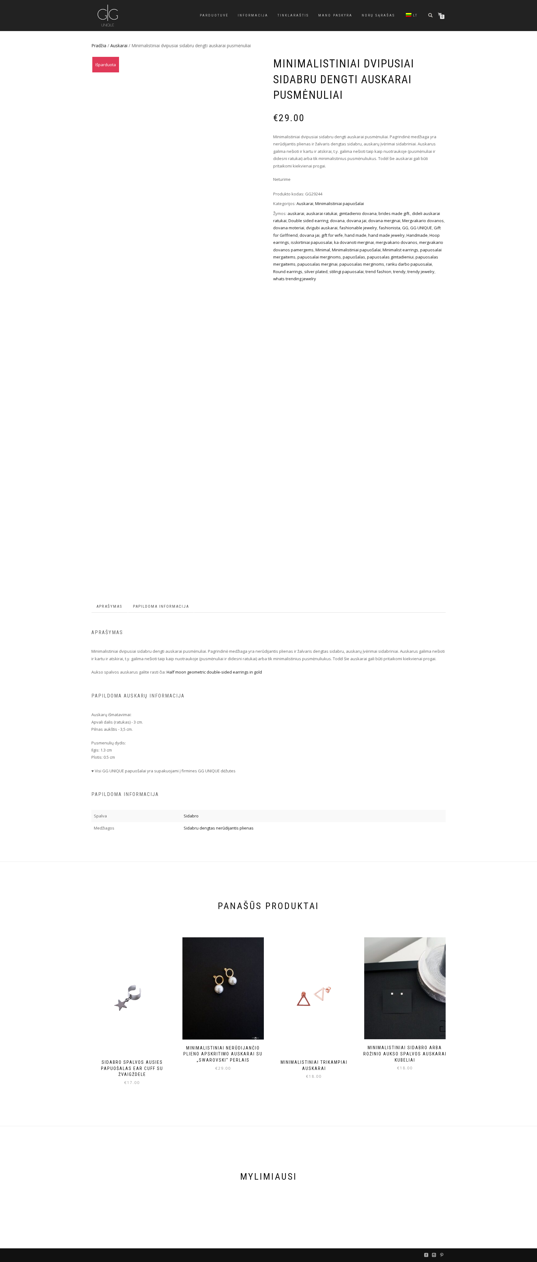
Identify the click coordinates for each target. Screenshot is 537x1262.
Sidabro (191, 816)
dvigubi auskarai (321, 228)
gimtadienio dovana (358, 213)
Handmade (417, 235)
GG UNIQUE (421, 228)
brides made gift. (394, 213)
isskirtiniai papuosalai (311, 242)
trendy (399, 271)
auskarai (295, 213)
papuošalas (354, 257)
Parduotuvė (214, 15)
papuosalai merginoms (319, 257)
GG (405, 228)
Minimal (322, 250)
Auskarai (118, 45)
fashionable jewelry (358, 228)
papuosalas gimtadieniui (390, 257)
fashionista (389, 228)
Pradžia (98, 45)
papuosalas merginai (317, 264)
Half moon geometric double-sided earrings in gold (214, 672)
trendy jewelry (420, 271)
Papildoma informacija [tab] (161, 606)
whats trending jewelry (294, 278)
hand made (355, 235)
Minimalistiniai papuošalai (339, 203)
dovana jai (356, 220)
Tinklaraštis (293, 15)
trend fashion (378, 271)
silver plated (316, 271)
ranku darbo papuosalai (409, 264)
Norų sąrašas (378, 15)
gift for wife (332, 235)
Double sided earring (308, 220)
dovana (337, 220)
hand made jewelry (386, 235)
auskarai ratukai (321, 213)
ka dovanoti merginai (354, 242)
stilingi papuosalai (346, 271)
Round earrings (287, 271)
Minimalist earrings (400, 250)
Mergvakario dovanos (423, 220)
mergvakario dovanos (396, 242)
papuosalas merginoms (361, 264)
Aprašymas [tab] (109, 606)
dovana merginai (384, 220)
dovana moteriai (288, 228)
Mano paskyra (335, 15)
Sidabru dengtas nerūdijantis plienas (219, 828)
